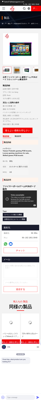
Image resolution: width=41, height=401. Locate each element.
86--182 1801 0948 (32, 4)
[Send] (38, 397)
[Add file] (3, 397)
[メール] (10, 243)
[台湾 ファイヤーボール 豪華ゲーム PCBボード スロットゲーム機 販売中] (20, 49)
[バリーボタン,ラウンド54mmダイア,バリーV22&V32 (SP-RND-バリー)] (11, 322)
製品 (9, 23)
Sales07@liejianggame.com (14, 2)
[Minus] (37, 347)
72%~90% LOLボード (30, 335)
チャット (20, 250)
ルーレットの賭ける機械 (13, 215)
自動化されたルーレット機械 (14, 219)
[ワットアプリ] (5, 244)
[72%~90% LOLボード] (30, 322)
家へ (3, 23)
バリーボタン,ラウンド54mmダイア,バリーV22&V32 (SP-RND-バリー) (11, 335)
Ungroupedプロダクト (21, 23)
